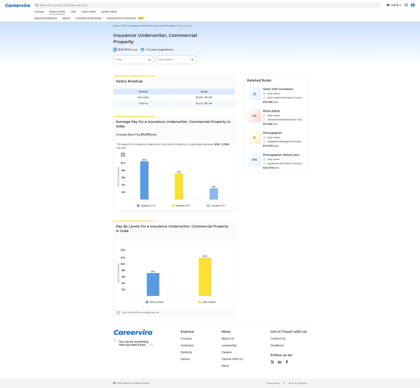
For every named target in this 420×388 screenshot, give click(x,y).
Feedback (277, 345)
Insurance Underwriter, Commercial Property (152, 25)
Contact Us (277, 338)
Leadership (228, 345)
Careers (226, 352)
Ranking (186, 352)
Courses (186, 338)
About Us (227, 338)
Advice (185, 359)
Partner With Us (232, 359)
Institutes (187, 345)
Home (116, 25)
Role (124, 25)
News (225, 365)
